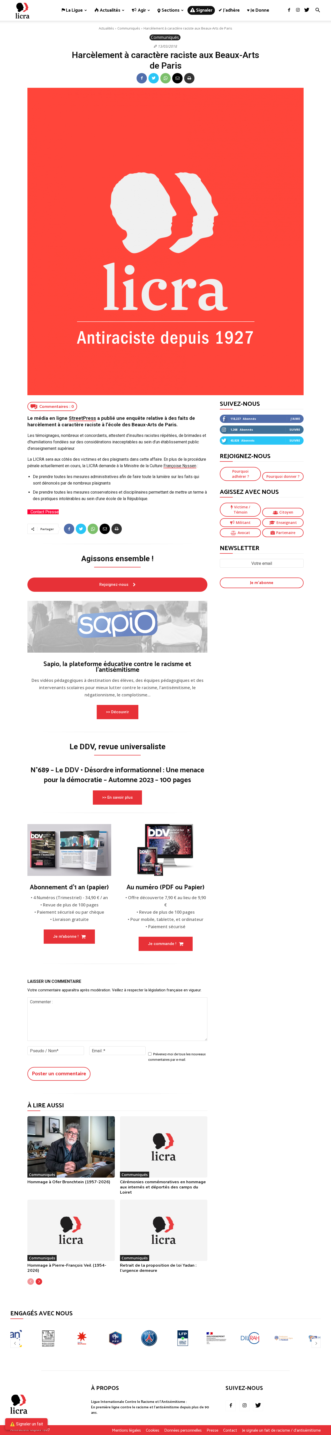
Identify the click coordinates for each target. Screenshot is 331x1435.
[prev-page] (30, 1281)
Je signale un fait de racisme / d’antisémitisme (281, 1430)
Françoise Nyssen (179, 465)
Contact (230, 1430)
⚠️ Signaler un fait (26, 1424)
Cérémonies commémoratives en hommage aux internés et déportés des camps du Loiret (163, 1187)
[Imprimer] (189, 78)
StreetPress (82, 418)
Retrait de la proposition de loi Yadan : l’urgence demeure (158, 1268)
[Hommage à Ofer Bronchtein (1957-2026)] (71, 1147)
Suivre (294, 429)
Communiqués (128, 28)
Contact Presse (45, 511)
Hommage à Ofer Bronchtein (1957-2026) (68, 1182)
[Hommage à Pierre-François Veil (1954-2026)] (71, 1230)
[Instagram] (298, 10)
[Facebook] (289, 10)
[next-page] (39, 1281)
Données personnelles (183, 1430)
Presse (212, 1430)
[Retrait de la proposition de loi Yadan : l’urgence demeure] (163, 1230)
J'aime (295, 419)
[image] (117, 627)
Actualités (106, 28)
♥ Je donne (258, 10)
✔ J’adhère (229, 10)
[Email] (177, 78)
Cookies (152, 1430)
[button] (317, 10)
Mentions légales (126, 1430)
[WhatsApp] (165, 78)
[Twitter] (307, 10)
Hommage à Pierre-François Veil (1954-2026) (66, 1268)
